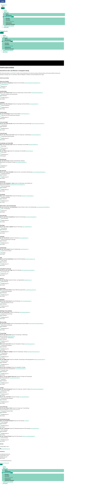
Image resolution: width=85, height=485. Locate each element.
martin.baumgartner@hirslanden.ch (36, 389)
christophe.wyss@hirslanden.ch (28, 195)
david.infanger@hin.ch (25, 113)
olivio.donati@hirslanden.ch (26, 301)
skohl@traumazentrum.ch (30, 343)
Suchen (2, 1)
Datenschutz (6, 462)
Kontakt (6, 27)
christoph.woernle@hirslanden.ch (28, 436)
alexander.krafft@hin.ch (33, 144)
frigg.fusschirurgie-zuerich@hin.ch (28, 270)
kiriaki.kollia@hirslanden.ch (24, 312)
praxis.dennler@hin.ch (35, 428)
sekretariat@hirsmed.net (5, 448)
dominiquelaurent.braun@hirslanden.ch (17, 184)
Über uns (6, 12)
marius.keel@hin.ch (11, 336)
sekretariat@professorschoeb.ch (14, 409)
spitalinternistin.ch (4, 84)
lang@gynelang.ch (29, 150)
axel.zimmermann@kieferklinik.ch (43, 207)
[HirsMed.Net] (4, 31)
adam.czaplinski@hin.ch (27, 226)
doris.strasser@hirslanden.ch (21, 162)
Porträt (7, 13)
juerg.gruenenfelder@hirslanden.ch (39, 172)
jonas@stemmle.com (24, 249)
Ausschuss (8, 18)
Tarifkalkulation (9, 25)
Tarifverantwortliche (10, 21)
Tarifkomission (9, 22)
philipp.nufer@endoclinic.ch (39, 359)
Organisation (7, 16)
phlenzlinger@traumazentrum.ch (33, 351)
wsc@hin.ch (26, 420)
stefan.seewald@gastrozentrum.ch (38, 123)
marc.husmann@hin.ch (33, 103)
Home (5, 10)
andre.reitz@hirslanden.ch (24, 396)
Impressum (2, 462)
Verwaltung (8, 19)
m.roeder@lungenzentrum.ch (30, 289)
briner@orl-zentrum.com (30, 258)
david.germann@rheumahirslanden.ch (36, 323)
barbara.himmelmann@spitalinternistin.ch (32, 82)
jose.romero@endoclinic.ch (20, 368)
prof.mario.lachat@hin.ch (36, 134)
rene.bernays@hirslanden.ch (31, 216)
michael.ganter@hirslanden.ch (37, 92)
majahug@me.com (28, 280)
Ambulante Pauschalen (10, 24)
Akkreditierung (9, 15)
